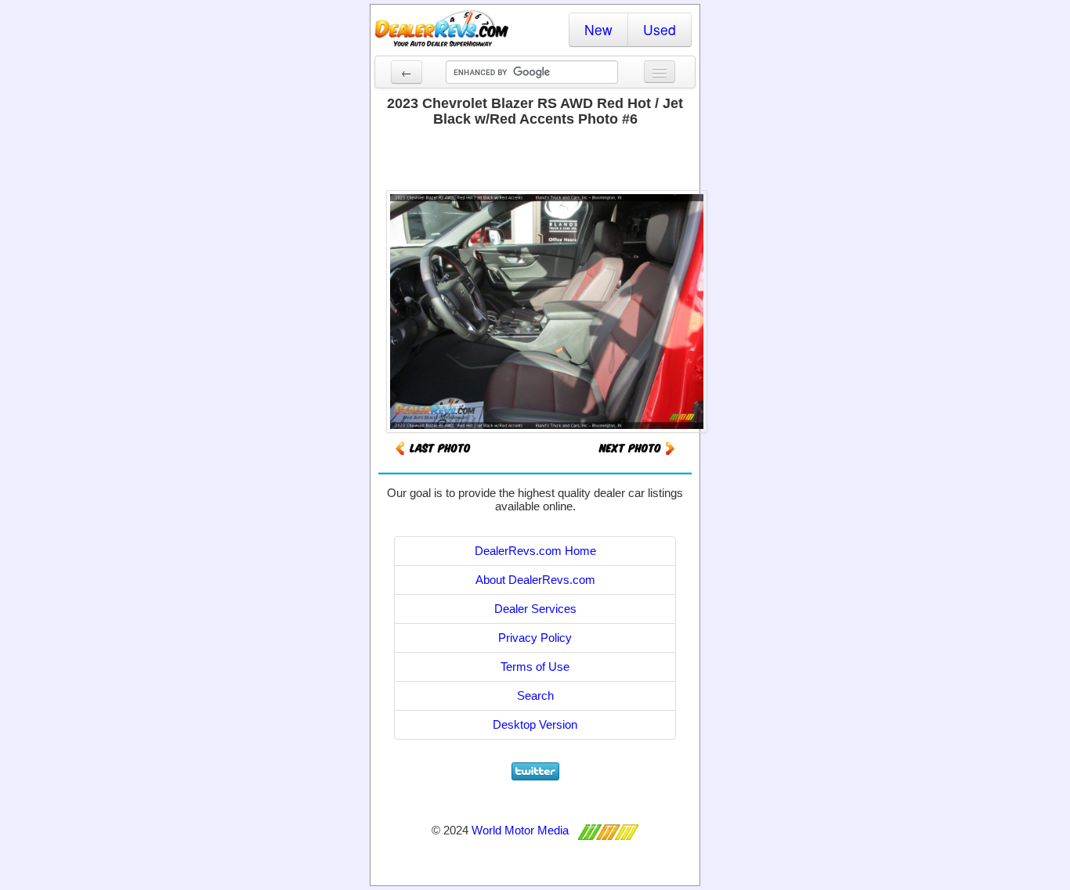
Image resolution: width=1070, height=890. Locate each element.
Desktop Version (535, 724)
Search (535, 695)
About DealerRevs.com (535, 579)
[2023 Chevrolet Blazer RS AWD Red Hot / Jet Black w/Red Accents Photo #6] (637, 447)
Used (659, 29)
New (598, 29)
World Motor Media (520, 830)
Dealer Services (535, 608)
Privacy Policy (535, 637)
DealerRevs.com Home (535, 550)
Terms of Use (535, 666)
